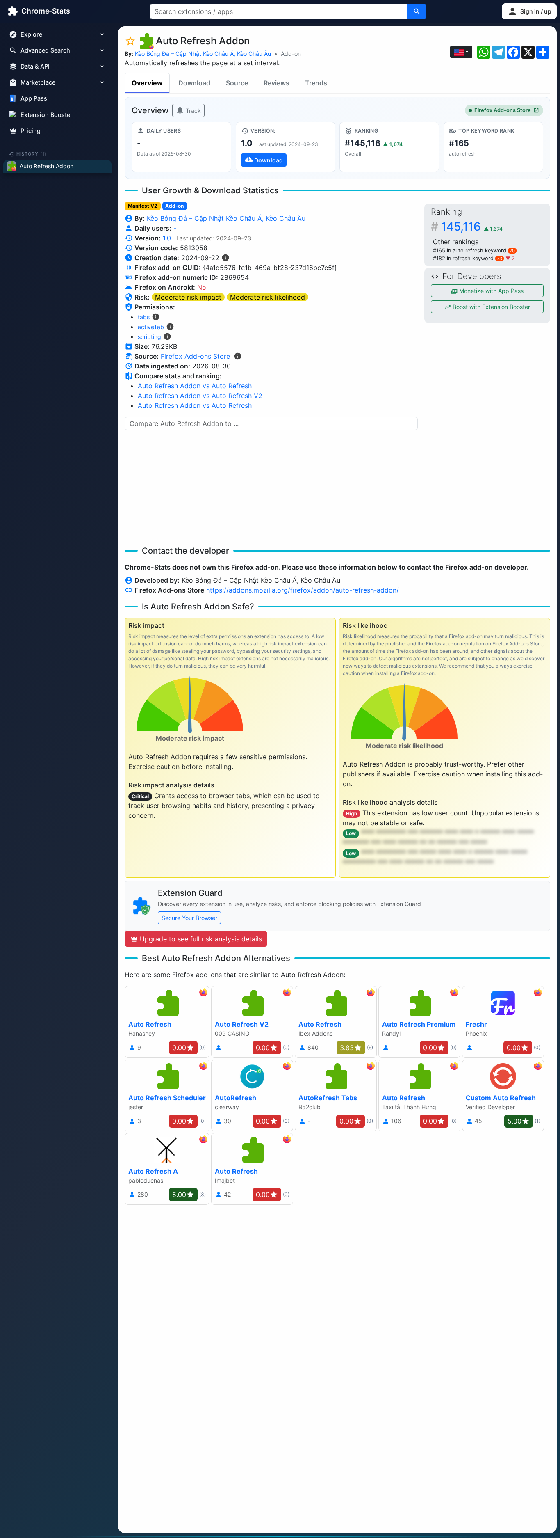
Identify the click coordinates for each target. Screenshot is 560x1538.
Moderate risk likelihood (267, 297)
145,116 (472, 226)
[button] (529, 11)
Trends (316, 83)
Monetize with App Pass (491, 290)
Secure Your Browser (189, 917)
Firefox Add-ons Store (502, 110)
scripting (149, 336)
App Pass (33, 98)
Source (237, 83)
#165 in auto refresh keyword (474, 250)
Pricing (30, 130)
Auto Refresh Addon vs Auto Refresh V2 (200, 395)
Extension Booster (46, 114)
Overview (147, 83)
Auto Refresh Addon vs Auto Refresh (195, 386)
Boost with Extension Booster (490, 306)
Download (194, 83)
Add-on (291, 53)
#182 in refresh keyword (467, 258)
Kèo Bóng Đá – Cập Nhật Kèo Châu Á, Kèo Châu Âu (203, 53)
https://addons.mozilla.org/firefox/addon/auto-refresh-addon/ (302, 590)
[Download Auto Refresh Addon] (285, 147)
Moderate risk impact (188, 297)
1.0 (167, 238)
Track (192, 110)
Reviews (276, 83)
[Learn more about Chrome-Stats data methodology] (238, 356)
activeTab (151, 326)
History (31, 154)
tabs (144, 317)
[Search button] (416, 11)
